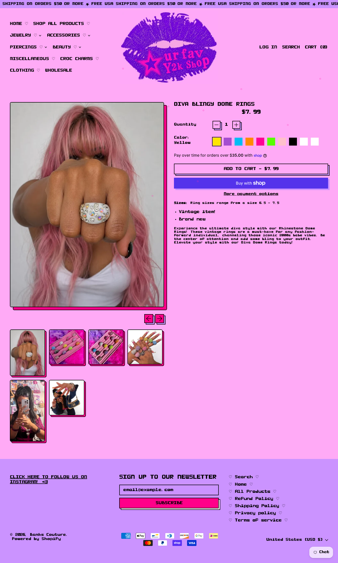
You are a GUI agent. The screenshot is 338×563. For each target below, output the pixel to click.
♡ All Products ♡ (252, 492)
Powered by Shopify (36, 539)
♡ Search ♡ (244, 477)
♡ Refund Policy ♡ (254, 499)
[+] (236, 125)
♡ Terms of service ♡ (258, 520)
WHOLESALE (58, 70)
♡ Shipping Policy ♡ (257, 506)
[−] (216, 125)
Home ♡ (19, 24)
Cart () (316, 48)
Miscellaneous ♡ (32, 59)
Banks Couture (48, 535)
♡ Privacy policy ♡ (255, 513)
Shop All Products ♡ (61, 24)
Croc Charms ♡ (79, 59)
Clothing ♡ (25, 70)
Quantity (185, 124)
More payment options (251, 194)
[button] (291, 47)
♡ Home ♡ (241, 484)
